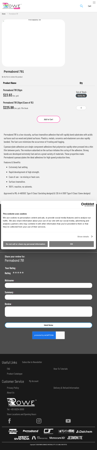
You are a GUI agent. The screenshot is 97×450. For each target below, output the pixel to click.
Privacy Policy (13, 387)
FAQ (8, 368)
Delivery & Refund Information (66, 387)
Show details (83, 236)
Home (3, 14)
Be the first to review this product (12, 77)
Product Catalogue (14, 373)
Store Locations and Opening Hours (21, 414)
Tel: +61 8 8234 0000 (15, 409)
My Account (33, 380)
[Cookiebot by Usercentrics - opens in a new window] (83, 204)
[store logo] (12, 6)
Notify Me (81, 95)
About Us (10, 392)
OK (71, 244)
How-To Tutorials (61, 368)
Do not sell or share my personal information (25, 244)
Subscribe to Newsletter (32, 361)
